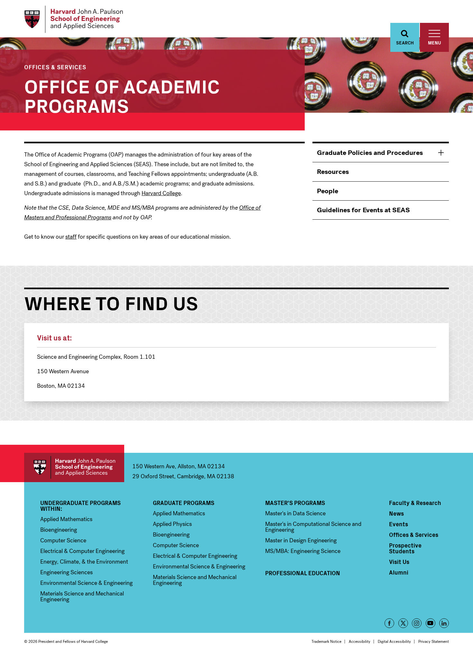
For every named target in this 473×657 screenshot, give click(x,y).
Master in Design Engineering (301, 540)
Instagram (417, 623)
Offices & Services (55, 67)
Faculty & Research (415, 503)
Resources (333, 171)
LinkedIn (444, 623)
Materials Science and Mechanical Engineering (82, 596)
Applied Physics (172, 524)
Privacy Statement (433, 641)
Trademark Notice (326, 641)
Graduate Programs (183, 503)
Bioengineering (58, 530)
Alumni (398, 572)
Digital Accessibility (394, 641)
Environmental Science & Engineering (86, 583)
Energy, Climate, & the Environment (84, 562)
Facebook (389, 623)
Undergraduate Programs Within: (80, 505)
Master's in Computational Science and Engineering (313, 527)
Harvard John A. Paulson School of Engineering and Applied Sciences (74, 467)
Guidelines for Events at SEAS (363, 209)
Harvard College (161, 193)
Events (398, 524)
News (396, 513)
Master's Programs (295, 503)
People (327, 190)
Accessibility (359, 641)
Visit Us (399, 562)
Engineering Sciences (66, 572)
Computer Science (63, 540)
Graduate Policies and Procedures (370, 152)
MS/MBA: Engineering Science (302, 551)
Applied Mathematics (66, 519)
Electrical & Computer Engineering (82, 551)
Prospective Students (405, 548)
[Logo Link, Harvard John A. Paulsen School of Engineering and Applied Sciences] (73, 19)
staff (71, 237)
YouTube (430, 623)
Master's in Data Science (295, 513)
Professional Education (302, 573)
